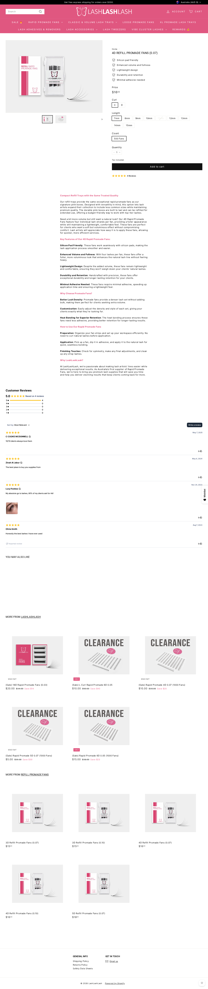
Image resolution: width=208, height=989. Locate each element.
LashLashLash (31, 616)
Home (114, 49)
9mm (138, 118)
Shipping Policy (81, 961)
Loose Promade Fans (138, 22)
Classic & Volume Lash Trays (91, 22)
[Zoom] (54, 76)
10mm (149, 118)
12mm (172, 118)
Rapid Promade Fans (44, 22)
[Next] (100, 119)
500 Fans (119, 138)
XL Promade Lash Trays (178, 22)
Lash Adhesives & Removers (39, 29)
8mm (127, 118)
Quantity (117, 147)
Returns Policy (80, 965)
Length (116, 113)
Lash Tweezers (114, 29)
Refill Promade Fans (35, 774)
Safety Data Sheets (83, 968)
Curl (114, 99)
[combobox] (25, 11)
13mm (184, 118)
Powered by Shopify (115, 983)
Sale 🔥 (17, 22)
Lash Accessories (81, 29)
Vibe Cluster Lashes (148, 29)
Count (115, 133)
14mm (117, 125)
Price (115, 87)
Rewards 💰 (181, 29)
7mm (116, 118)
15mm (129, 125)
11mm (161, 118)
